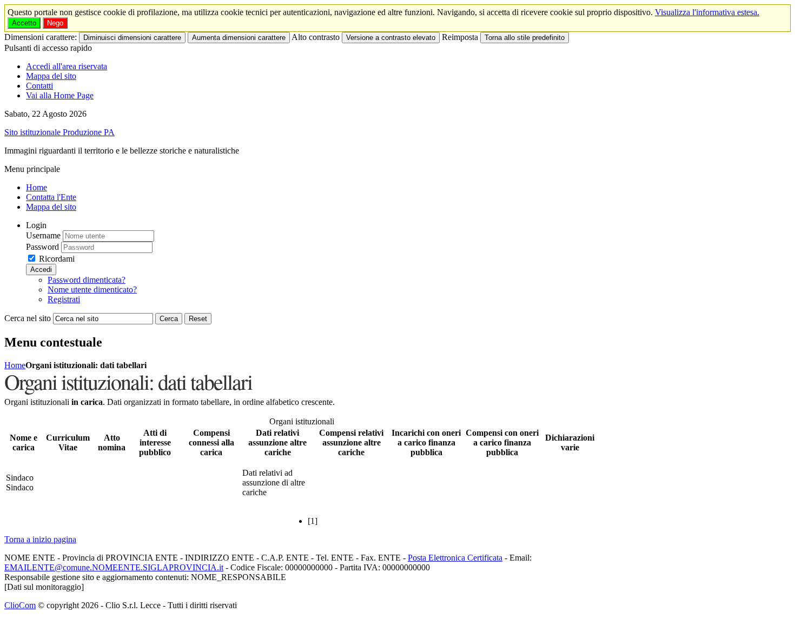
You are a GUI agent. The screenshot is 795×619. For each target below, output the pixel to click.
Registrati (64, 299)
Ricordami (57, 258)
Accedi (41, 269)
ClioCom (20, 605)
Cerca (169, 319)
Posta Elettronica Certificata (455, 557)
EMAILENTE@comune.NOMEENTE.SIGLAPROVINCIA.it (113, 567)
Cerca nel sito (27, 318)
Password (42, 246)
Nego (55, 23)
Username (43, 235)
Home (14, 365)
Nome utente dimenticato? (92, 289)
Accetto (24, 23)
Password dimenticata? (86, 279)
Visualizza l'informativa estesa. (707, 12)
